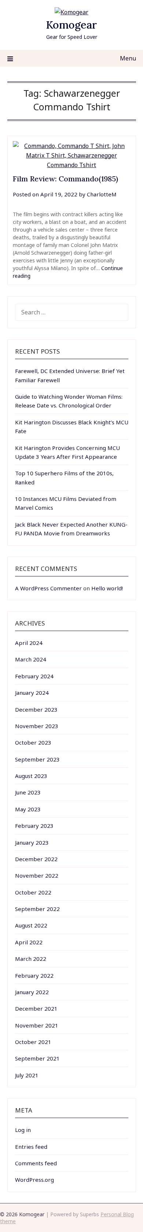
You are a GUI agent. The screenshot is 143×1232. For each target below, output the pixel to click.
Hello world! (107, 588)
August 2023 (31, 775)
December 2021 (36, 1008)
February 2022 (34, 975)
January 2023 (32, 842)
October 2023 (33, 742)
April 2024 (29, 642)
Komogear (71, 25)
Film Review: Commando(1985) (65, 178)
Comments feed (36, 1163)
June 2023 (28, 792)
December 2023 (36, 709)
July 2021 (26, 1075)
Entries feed (31, 1146)
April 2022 (29, 942)
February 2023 (34, 825)
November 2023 (36, 726)
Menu (128, 58)
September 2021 (37, 1058)
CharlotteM (102, 194)
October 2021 (33, 1041)
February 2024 (34, 676)
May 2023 (28, 809)
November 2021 (36, 1025)
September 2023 (37, 759)
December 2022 (36, 859)
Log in (23, 1129)
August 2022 (31, 925)
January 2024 (32, 692)
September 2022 (37, 908)
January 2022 (32, 992)
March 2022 (30, 958)
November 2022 (36, 875)
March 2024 (30, 659)
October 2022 (33, 892)
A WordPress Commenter (48, 588)
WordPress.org (34, 1179)
